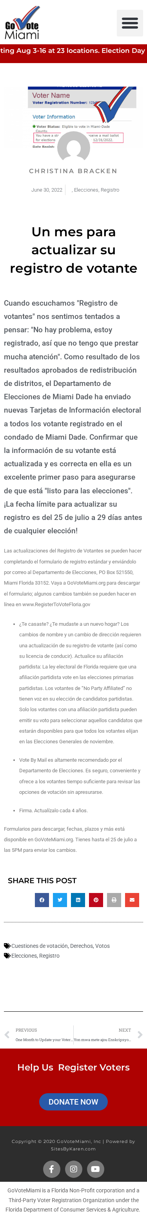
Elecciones (86, 190)
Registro (110, 190)
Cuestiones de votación (39, 946)
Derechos (81, 946)
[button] (130, 23)
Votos (102, 946)
